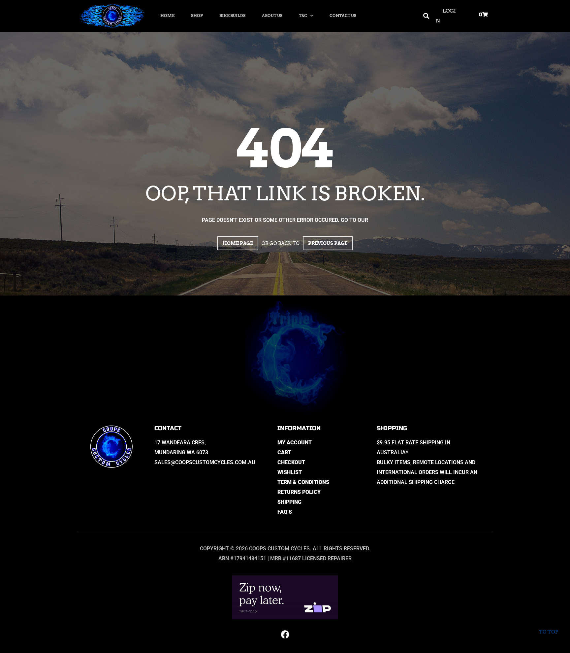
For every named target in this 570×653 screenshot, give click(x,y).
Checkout (291, 462)
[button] (426, 16)
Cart (284, 452)
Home (167, 15)
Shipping (289, 502)
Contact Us (343, 15)
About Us (272, 15)
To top (548, 632)
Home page (238, 243)
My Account (294, 442)
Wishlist (289, 472)
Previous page (327, 243)
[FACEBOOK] (285, 634)
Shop (197, 15)
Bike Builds (232, 15)
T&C (303, 15)
